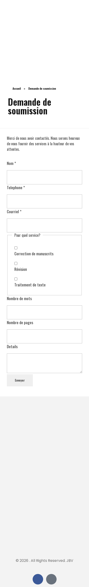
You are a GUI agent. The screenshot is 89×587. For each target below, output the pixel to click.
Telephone (16, 187)
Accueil (17, 88)
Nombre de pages (20, 322)
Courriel (14, 211)
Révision (20, 269)
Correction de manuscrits (33, 253)
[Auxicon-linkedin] (51, 579)
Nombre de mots (19, 298)
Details (12, 346)
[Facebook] (38, 579)
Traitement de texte (30, 285)
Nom (11, 163)
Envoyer (20, 380)
